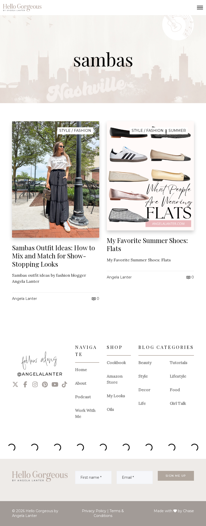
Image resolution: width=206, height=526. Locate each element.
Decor (144, 389)
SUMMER (177, 130)
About (80, 383)
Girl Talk (178, 403)
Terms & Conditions (109, 513)
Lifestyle (178, 376)
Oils (110, 409)
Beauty (144, 362)
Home (81, 369)
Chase (188, 511)
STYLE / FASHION (75, 130)
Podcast (83, 396)
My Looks (116, 395)
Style (143, 376)
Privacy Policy (94, 511)
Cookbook (116, 362)
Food (175, 389)
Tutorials (178, 362)
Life (142, 403)
